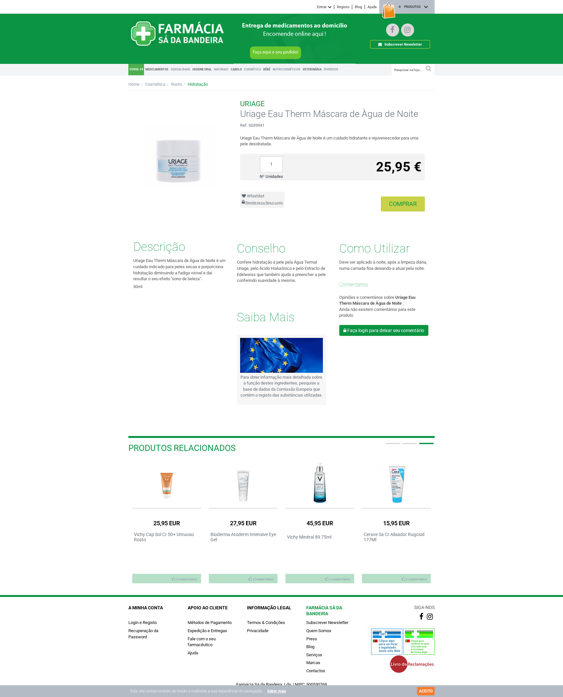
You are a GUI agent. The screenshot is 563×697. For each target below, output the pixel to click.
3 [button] (426, 446)
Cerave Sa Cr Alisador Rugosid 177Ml (394, 537)
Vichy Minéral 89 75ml (309, 537)
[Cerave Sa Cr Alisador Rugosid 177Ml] (396, 482)
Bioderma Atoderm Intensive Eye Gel (243, 537)
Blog (358, 7)
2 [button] (409, 446)
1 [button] (392, 446)
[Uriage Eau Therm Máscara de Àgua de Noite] (179, 140)
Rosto (176, 84)
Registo (343, 7)
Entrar (322, 7)
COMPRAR (403, 203)
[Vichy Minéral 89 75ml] (319, 482)
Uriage (252, 104)
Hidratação (198, 84)
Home (133, 84)
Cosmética (155, 84)
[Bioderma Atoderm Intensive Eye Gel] (243, 482)
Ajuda (372, 7)
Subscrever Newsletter (402, 44)
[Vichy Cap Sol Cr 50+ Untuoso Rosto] (166, 482)
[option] (166, 522)
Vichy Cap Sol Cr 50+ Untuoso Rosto (164, 537)
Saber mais (276, 691)
